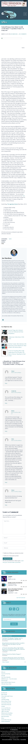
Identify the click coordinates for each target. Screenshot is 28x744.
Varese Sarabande (5, 721)
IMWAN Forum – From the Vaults (9, 679)
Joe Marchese (13, 34)
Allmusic (3, 672)
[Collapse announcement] (25, 1)
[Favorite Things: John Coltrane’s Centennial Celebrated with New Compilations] (4, 332)
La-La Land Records (5, 708)
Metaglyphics (15, 729)
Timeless (10, 576)
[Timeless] (4, 578)
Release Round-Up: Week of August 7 (11, 654)
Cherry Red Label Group (7, 696)
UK (23, 580)
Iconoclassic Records (6, 703)
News (10, 239)
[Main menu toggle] (25, 13)
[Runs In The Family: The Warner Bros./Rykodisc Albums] (4, 591)
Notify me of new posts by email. (11, 555)
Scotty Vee (13, 391)
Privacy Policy (16, 739)
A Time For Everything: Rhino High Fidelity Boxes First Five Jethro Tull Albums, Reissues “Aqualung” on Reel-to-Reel (13, 649)
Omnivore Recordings (6, 714)
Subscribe (14, 624)
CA (26, 580)
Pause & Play (4, 680)
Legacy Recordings (5, 709)
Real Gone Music (5, 716)
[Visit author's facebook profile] (3, 320)
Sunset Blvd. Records (6, 719)
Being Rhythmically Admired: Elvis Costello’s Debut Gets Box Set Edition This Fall (13, 643)
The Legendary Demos (12, 204)
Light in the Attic (5, 711)
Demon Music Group (6, 701)
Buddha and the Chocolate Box (15, 582)
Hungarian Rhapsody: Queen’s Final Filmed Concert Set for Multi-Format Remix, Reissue (13, 658)
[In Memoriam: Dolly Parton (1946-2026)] (4, 339)
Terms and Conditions (7, 739)
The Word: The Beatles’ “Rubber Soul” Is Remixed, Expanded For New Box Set (12, 638)
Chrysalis (3, 697)
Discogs (3, 675)
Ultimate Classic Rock (6, 684)
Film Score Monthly (5, 677)
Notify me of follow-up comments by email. (13, 553)
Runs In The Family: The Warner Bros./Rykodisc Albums (15, 589)
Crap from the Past (5, 673)
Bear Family (4, 694)
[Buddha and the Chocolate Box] (4, 584)
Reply (6, 383)
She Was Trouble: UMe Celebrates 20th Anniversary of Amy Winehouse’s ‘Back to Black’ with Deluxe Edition (17, 345)
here (24, 195)
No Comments (22, 34)
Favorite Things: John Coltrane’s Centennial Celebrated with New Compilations (15, 331)
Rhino (2, 718)
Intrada (3, 706)
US (21, 580)
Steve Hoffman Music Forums (8, 682)
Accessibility (23, 739)
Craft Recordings (5, 699)
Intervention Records (6, 704)
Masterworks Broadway (6, 713)
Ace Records (4, 692)
